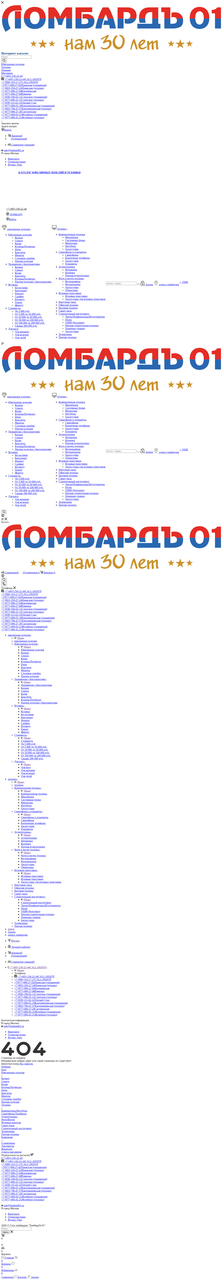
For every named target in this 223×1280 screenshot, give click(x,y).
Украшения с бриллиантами (36, 685)
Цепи (4, 1090)
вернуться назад (10, 1063)
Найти (5, 1232)
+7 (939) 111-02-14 (18, 102)
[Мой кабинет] (2, 516)
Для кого (26, 767)
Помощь (6, 1066)
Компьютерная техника (34, 793)
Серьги (5, 1081)
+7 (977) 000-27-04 (18, 91)
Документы (7, 1146)
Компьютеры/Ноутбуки (14, 1110)
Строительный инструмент (36, 902)
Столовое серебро (11, 1099)
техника (18, 785)
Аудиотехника (29, 838)
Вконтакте (13, 158)
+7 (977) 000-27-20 (18, 111)
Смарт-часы (8, 1125)
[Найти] (4, 61)
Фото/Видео (8, 1119)
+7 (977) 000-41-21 (22, 117)
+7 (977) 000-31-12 (22, 99)
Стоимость (27, 741)
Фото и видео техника (33, 855)
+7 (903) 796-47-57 (26, 108)
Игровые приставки (32, 876)
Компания (7, 1137)
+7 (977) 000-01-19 (28, 105)
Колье (4, 1084)
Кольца (5, 1078)
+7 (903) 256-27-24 (22, 88)
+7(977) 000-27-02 (24, 85)
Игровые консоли (11, 1122)
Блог (4, 1069)
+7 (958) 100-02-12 (24, 97)
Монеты (5, 1096)
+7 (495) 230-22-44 (12, 76)
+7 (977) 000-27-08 (16, 94)
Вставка (25, 711)
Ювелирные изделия (32, 649)
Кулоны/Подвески (11, 1087)
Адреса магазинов (11, 1152)
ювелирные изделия (25, 641)
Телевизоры (8, 1131)
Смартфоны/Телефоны (13, 1113)
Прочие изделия (10, 1102)
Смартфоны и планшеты (34, 817)
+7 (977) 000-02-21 (24, 114)
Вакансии (6, 1149)
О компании (8, 1143)
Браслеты (6, 1093)
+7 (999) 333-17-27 (19, 82)
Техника (6, 1104)
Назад (21, 638)
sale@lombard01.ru (14, 150)
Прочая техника (10, 1134)
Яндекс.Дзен (15, 164)
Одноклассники (17, 161)
